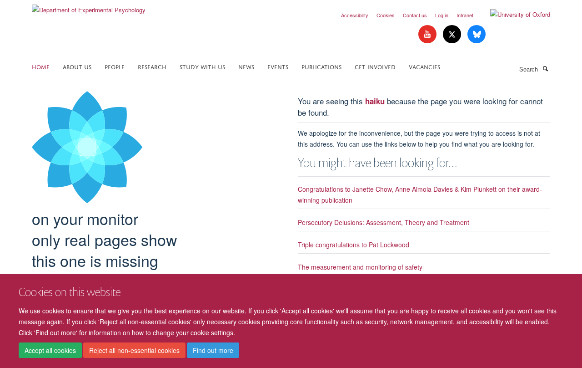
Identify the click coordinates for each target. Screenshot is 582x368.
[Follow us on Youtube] (428, 34)
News (246, 66)
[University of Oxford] (513, 14)
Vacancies (424, 66)
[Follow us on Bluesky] (476, 34)
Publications (321, 66)
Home (41, 66)
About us (77, 66)
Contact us (415, 15)
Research (152, 66)
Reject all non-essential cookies (134, 350)
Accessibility (354, 15)
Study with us (202, 66)
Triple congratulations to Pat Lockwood (353, 244)
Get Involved (375, 66)
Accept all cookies (50, 350)
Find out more (213, 350)
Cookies (385, 15)
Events (277, 66)
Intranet (465, 15)
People (115, 66)
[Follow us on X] (453, 34)
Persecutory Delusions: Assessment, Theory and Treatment (383, 222)
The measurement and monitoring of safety (360, 266)
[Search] (545, 68)
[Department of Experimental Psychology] (89, 6)
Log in (441, 15)
